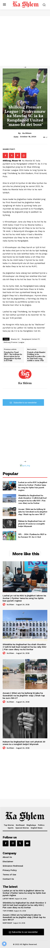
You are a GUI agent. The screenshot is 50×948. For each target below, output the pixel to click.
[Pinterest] (17, 155)
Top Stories (8, 911)
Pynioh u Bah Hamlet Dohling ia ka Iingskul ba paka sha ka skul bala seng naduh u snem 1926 (36, 356)
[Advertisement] (25, 41)
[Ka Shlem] (25, 374)
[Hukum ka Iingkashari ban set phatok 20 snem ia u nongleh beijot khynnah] (9, 523)
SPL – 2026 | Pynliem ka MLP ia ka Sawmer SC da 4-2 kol (32, 535)
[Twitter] (11, 155)
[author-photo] (4, 604)
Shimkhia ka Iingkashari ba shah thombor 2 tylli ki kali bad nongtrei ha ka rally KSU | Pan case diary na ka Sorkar (32, 499)
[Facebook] (5, 155)
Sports (25, 102)
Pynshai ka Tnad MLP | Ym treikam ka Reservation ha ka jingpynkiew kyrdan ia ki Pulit (13, 356)
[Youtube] (27, 843)
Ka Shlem (26, 133)
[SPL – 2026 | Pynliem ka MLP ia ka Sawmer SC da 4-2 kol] (9, 535)
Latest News (8, 899)
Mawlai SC (15, 339)
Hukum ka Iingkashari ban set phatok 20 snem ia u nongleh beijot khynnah (31, 523)
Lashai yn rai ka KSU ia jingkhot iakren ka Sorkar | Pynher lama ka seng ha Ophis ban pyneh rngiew (32, 486)
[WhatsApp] (23, 155)
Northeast (7, 923)
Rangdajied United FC (31, 339)
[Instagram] (13, 843)
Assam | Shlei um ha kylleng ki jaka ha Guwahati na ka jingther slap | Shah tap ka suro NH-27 (32, 512)
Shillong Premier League (14, 342)
